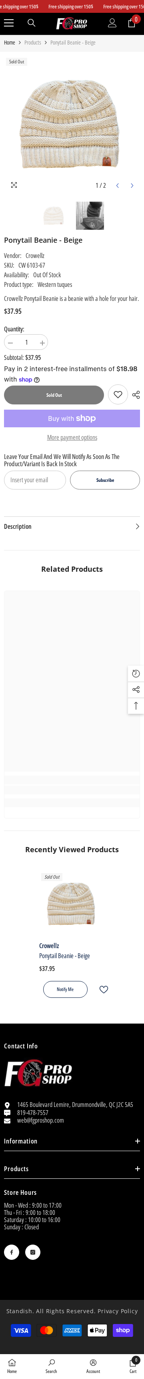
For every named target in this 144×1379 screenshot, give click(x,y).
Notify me (65, 989)
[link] (118, 394)
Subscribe (105, 480)
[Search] (31, 23)
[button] (117, 186)
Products (32, 42)
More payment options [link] (72, 437)
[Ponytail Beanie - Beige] (72, 904)
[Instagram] (32, 1252)
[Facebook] (11, 1252)
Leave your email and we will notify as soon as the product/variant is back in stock (62, 460)
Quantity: (14, 329)
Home (9, 42)
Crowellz (35, 255)
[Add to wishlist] (100, 989)
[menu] (9, 23)
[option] (72, 124)
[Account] (112, 22)
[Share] (134, 394)
